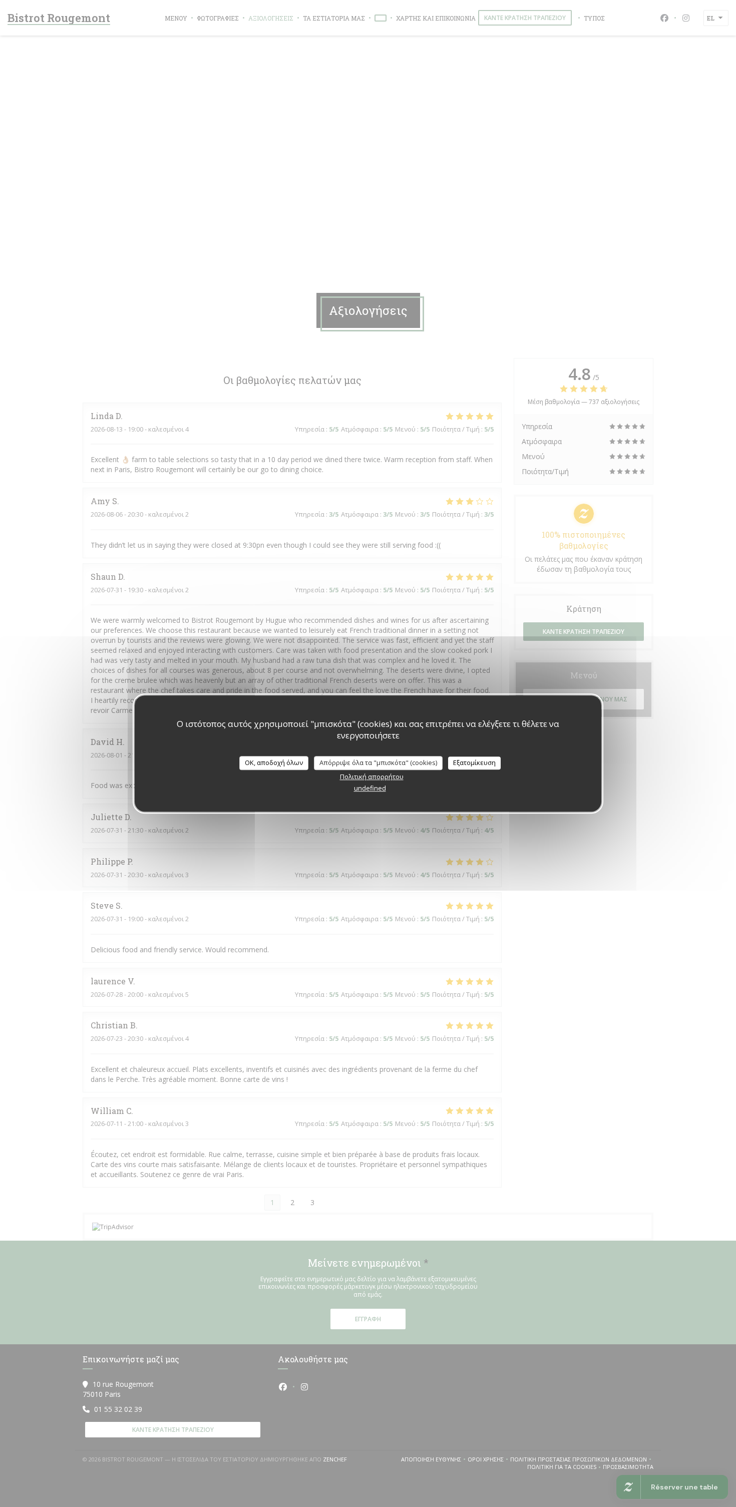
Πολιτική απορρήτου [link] (372, 776)
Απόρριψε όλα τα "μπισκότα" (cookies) (378, 762)
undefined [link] (370, 788)
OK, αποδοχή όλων (274, 762)
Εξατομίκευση (474, 762)
